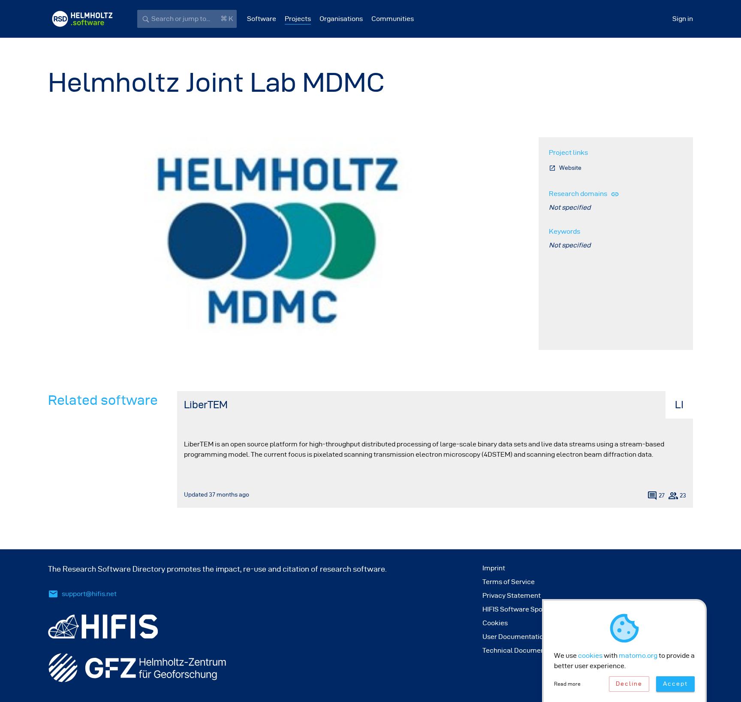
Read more (567, 684)
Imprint (493, 568)
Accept (675, 684)
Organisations (341, 18)
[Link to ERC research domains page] (613, 193)
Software (261, 18)
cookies (590, 655)
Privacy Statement (511, 595)
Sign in (682, 18)
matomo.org (638, 655)
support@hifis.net (89, 593)
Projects (298, 18)
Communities (392, 18)
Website (570, 168)
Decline (629, 684)
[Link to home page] (82, 19)
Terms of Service (508, 581)
